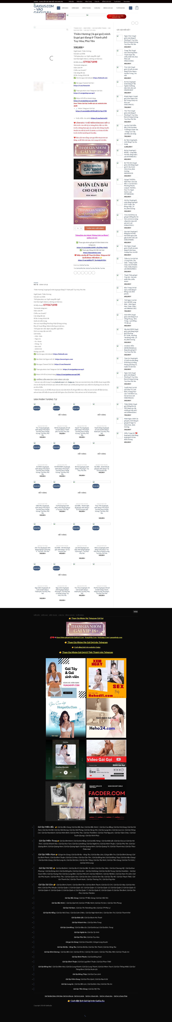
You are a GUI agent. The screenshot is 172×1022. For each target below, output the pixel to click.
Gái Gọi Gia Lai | (120, 841)
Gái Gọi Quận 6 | (69, 890)
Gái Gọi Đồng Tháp (113, 857)
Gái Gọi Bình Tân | (79, 885)
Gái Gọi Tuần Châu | (122, 833)
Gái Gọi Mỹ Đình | (96, 874)
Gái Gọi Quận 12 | (104, 888)
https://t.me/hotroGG (99, 118)
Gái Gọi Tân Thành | (96, 947)
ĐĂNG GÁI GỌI (106, 1)
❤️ (75, 255)
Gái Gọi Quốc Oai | (72, 877)
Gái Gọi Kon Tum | (65, 844)
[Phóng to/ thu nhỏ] (8, 1010)
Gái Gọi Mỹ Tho (94, 989)
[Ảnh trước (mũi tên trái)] (2, 1019)
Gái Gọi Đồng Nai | (99, 857)
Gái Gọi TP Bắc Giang (87, 898)
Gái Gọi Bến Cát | (67, 952)
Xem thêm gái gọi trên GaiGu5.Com (70, 637)
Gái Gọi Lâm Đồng (79, 844)
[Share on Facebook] (75, 272)
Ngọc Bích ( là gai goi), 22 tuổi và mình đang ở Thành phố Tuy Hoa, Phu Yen (42, 590)
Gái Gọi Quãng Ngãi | (72, 846)
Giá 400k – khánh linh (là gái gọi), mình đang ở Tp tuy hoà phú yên (101, 468)
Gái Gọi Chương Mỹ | (117, 868)
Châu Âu (97, 1)
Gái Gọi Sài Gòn (72, 860)
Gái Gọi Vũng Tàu (109, 947)
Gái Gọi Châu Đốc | (86, 942)
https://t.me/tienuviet (82, 85)
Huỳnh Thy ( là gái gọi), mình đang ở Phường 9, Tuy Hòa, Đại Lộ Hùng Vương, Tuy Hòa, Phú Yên (82, 431)
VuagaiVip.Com (91, 637)
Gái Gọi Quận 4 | (44, 890)
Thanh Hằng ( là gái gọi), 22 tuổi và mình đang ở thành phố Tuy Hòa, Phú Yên (101, 430)
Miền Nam (79, 1)
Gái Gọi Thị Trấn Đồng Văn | (86, 908)
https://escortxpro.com (64, 359)
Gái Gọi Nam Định (48, 833)
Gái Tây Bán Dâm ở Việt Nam (54, 996)
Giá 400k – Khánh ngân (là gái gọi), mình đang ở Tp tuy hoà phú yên (82, 507)
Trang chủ (78, 28)
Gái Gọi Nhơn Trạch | (106, 967)
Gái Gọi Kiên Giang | (46, 860)
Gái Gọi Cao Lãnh (94, 974)
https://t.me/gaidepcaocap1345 (85, 101)
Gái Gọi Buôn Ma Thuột (93, 917)
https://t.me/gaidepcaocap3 (84, 93)
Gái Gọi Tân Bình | (120, 890)
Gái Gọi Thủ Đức (89, 893)
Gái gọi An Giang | (64, 854)
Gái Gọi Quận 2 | (117, 888)
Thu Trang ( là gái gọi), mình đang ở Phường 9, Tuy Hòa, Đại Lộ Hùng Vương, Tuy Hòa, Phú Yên (42, 431)
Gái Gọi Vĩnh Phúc (92, 835)
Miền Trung (88, 1)
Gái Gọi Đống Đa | (66, 871)
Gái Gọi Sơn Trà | (110, 913)
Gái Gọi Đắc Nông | (94, 841)
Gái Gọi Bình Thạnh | (93, 885)
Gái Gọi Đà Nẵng (80, 841)
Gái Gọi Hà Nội (48, 830)
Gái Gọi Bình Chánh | (64, 885)
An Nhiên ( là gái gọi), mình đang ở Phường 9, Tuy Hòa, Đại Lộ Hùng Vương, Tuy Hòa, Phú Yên (42, 470)
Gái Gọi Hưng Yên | (91, 830)
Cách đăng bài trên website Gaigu (87, 647)
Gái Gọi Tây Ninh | (100, 860)
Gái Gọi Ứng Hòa (109, 879)
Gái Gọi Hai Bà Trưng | (107, 871)
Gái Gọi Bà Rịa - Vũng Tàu (80, 854)
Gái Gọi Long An (60, 860)
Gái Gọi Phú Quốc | (88, 979)
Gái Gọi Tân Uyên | (92, 952)
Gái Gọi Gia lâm (78, 871)
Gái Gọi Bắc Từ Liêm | (88, 868)
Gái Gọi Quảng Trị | (103, 846)
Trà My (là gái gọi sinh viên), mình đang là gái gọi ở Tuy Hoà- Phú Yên (62, 507)
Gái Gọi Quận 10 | (77, 888)
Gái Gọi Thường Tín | (94, 879)
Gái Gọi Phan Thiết (104, 962)
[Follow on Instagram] (133, 1)
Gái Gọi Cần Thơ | (85, 857)
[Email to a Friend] (82, 272)
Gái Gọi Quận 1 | (64, 888)
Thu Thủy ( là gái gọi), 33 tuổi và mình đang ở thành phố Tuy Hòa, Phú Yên (82, 590)
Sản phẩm (87, 28)
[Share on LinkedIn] (93, 272)
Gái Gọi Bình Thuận (57, 857)
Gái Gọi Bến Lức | (81, 984)
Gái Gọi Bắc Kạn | (78, 827)
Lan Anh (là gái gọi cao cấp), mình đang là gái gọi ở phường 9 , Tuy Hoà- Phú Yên (82, 550)
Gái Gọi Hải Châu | (63, 913)
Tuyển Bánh (117, 1)
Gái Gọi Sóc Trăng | (86, 860)
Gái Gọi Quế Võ (72, 903)
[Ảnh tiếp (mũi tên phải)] (8, 1019)
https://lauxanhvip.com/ (92, 252)
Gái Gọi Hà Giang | (121, 827)
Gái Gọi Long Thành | (90, 967)
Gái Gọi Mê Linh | (83, 874)
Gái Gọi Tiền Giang (114, 860)
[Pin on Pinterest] (86, 272)
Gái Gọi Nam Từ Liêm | (124, 874)
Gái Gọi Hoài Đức (122, 871)
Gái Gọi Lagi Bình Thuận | (87, 962)
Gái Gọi (76, 996)
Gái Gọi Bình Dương (124, 854)
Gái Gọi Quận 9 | (107, 890)
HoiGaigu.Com (103, 637)
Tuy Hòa (102, 268)
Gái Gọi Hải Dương (61, 830)
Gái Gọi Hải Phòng (76, 830)
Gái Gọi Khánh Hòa (50, 844)
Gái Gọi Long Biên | (70, 874)
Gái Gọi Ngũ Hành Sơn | (94, 913)
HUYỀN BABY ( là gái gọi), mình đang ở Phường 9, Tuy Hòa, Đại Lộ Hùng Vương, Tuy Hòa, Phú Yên (62, 470)
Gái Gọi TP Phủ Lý (103, 908)
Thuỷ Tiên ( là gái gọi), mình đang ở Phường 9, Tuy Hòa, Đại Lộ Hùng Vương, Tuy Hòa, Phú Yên (101, 509)
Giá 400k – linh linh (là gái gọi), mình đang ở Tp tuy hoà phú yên (62, 549)
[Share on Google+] (89, 272)
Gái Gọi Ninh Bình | (63, 833)
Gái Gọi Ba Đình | (62, 868)
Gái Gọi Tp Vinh (93, 932)
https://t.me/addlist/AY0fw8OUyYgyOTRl (91, 111)
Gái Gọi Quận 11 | (90, 888)
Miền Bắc (71, 1)
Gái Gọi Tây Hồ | (111, 877)
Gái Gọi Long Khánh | (74, 967)
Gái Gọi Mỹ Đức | (109, 874)
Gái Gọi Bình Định (66, 841)
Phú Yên (97, 268)
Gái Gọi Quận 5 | (57, 890)
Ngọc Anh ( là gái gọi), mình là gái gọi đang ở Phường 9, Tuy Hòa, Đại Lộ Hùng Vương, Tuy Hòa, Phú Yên (62, 591)
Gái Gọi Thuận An (122, 952)
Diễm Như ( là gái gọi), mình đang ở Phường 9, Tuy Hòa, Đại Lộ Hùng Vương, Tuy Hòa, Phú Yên (42, 509)
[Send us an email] (137, 1)
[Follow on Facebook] (131, 1)
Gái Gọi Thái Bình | (91, 833)
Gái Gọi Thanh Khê (123, 913)
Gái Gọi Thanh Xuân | (78, 879)
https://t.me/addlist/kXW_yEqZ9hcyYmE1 (92, 247)
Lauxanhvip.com (115, 637)
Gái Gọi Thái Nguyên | (106, 833)
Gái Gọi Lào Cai (118, 830)
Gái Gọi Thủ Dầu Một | (107, 952)
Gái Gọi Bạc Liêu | (97, 854)
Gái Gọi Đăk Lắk (107, 841)
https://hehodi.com (100, 78)
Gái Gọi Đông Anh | (52, 871)
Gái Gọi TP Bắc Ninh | (87, 903)
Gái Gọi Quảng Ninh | (88, 846)
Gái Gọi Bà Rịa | (83, 947)
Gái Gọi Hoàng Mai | (55, 874)
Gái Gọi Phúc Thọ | (58, 877)
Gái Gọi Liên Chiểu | (78, 913)
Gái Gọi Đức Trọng (106, 927)
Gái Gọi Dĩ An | (79, 952)
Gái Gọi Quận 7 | (82, 890)
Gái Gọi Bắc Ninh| (91, 827)
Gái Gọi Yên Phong (115, 903)
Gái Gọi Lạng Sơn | (105, 830)
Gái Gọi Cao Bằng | (107, 827)
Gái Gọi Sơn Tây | (98, 877)
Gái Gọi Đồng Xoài (94, 957)
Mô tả (36, 284)
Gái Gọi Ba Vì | (74, 868)
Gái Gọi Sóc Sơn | (85, 877)
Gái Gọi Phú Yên (80, 268)
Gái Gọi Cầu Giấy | (102, 868)
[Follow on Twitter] (135, 1)
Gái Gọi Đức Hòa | (94, 984)
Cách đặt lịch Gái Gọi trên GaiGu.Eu (87, 1001)
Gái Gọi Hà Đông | (92, 871)
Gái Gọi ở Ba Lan (68, 996)
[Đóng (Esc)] (2, 1010)
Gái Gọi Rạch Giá (101, 979)
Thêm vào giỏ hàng (95, 228)
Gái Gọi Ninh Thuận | (108, 844)
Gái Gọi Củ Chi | (107, 885)
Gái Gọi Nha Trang (94, 922)
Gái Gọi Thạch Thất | (124, 877)
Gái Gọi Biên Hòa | (59, 967)
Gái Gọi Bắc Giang (64, 827)
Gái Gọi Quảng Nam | (56, 846)
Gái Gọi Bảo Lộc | (81, 927)
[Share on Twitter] (79, 272)
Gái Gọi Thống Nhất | (122, 967)
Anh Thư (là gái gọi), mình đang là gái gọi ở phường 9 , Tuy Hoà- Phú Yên (42, 549)
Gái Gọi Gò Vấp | (120, 885)
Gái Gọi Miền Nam (46, 854)
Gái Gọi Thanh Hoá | (117, 846)
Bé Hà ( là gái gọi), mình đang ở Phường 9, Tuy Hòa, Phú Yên (82, 468)
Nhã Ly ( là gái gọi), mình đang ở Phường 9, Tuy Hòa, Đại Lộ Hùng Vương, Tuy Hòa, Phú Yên (101, 550)
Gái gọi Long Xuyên (100, 942)
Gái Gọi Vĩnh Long (86, 863)
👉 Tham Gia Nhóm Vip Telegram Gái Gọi (86, 618)
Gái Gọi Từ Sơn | (101, 903)
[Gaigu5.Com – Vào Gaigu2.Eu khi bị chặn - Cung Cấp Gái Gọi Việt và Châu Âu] (44, 8)
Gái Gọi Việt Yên (102, 898)
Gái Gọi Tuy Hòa (89, 30)
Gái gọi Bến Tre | (110, 854)
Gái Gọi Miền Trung (99, 28)
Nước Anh (94, 996)
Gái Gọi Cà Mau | (72, 857)
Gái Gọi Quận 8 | (94, 890)
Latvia (82, 996)
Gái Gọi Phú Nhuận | (50, 888)
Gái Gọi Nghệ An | (93, 844)
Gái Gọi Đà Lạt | (94, 927)
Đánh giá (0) (44, 284)
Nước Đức (109, 996)
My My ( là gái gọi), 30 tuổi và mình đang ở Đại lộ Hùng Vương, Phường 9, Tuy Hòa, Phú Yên (101, 590)
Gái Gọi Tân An (106, 984)
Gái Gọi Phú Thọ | (76, 833)
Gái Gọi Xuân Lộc (91, 969)
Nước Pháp (123, 996)
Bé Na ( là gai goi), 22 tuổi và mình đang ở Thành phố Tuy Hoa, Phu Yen (62, 429)
